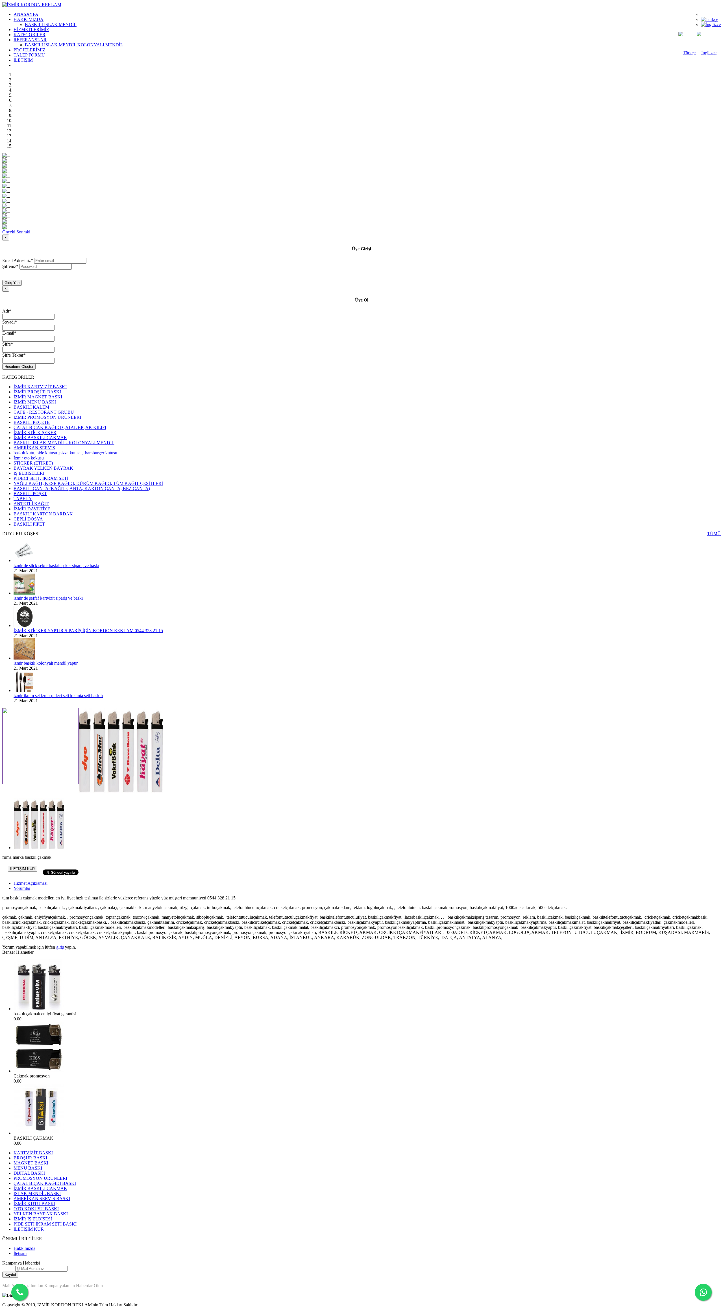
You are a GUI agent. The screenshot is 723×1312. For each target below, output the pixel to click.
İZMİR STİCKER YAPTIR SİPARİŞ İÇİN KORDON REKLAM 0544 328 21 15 (88, 630)
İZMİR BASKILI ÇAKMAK (40, 437)
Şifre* (7, 344)
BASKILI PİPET (29, 524)
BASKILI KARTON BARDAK (43, 513)
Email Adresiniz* (17, 260)
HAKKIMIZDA (28, 19)
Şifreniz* (10, 266)
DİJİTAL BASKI (29, 1173)
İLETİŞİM (23, 60)
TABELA (23, 498)
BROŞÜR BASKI (30, 1157)
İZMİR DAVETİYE (32, 508)
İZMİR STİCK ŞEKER (35, 432)
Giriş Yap (12, 283)
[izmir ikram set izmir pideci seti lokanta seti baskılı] (24, 690)
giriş (60, 947)
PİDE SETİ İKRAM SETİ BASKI (45, 1224)
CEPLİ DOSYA (28, 519)
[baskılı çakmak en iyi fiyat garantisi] (39, 1008)
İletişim (20, 1253)
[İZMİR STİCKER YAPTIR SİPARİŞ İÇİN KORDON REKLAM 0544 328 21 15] (24, 625)
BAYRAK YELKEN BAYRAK (43, 468)
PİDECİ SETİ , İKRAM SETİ (41, 478)
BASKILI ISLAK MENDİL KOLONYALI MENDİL (74, 44)
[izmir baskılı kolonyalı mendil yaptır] (24, 658)
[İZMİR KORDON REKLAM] (31, 4)
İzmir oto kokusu (29, 458)
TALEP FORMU (29, 55)
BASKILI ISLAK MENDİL (51, 24)
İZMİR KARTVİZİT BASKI (40, 386)
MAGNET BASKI (31, 1163)
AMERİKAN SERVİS (34, 447)
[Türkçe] (709, 19)
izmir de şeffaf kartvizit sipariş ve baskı (48, 598)
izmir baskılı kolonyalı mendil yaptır (46, 663)
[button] (9, 231)
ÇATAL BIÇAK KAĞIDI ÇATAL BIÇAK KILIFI (60, 427)
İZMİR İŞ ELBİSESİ (33, 1218)
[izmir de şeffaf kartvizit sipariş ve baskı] (24, 593)
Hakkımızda (24, 1248)
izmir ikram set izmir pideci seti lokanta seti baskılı (58, 695)
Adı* (6, 311)
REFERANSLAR (30, 39)
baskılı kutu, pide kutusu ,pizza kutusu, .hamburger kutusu (65, 452)
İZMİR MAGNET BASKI (38, 396)
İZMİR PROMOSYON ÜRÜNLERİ (47, 417)
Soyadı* (9, 322)
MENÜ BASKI (28, 1168)
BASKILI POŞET (30, 493)
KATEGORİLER (29, 34)
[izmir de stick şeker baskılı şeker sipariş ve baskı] (24, 560)
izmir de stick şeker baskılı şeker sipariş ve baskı (56, 565)
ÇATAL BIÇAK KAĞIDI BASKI (45, 1183)
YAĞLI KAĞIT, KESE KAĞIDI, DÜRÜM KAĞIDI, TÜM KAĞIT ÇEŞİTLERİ (88, 483)
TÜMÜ (714, 533)
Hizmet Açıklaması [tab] (30, 883)
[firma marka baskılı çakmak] (121, 791)
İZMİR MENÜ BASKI (35, 402)
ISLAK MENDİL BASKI (37, 1193)
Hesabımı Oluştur (19, 367)
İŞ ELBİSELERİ (29, 473)
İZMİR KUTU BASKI (34, 1203)
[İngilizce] (711, 24)
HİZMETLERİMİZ (31, 29)
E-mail (8, 1268)
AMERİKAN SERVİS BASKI (42, 1198)
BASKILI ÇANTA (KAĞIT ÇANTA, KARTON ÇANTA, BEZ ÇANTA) (82, 488)
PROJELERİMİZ (29, 49)
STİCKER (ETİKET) (33, 463)
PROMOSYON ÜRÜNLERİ (40, 1178)
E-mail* (9, 333)
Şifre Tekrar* (14, 355)
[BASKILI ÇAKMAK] (39, 1133)
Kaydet (10, 1274)
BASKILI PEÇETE (32, 422)
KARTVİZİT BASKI (33, 1152)
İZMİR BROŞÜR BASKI (37, 391)
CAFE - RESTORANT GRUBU (44, 412)
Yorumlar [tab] (22, 888)
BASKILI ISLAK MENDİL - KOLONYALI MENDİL (64, 442)
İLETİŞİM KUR (22, 869)
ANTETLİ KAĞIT (31, 503)
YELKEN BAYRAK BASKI (41, 1213)
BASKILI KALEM (31, 407)
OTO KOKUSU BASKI (36, 1208)
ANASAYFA (26, 14)
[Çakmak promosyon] (39, 1070)
